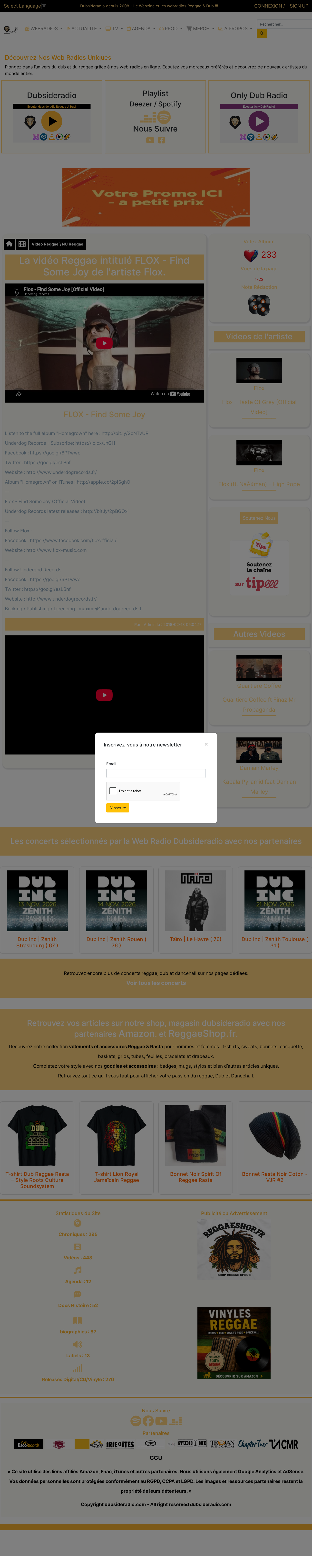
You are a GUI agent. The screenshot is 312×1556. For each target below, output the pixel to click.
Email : (112, 763)
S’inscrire (117, 807)
